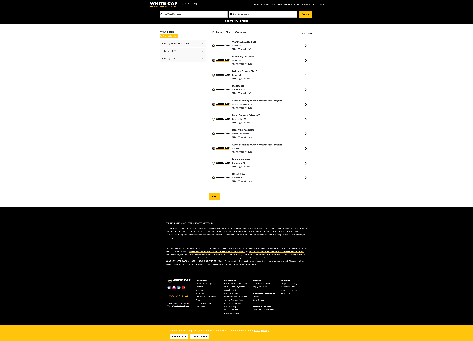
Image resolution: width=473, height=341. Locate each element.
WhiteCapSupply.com (180, 306)
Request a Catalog (289, 284)
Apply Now (318, 4)
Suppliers (200, 293)
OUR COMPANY (202, 280)
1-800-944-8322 (177, 296)
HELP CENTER (230, 280)
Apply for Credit (260, 287)
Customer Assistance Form (236, 284)
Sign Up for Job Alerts (236, 21)
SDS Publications (231, 313)
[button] (182, 43)
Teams (256, 4)
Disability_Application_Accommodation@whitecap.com (194, 261)
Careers (199, 287)
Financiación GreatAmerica (264, 310)
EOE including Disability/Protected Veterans (189, 223)
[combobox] (194, 14)
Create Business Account (235, 300)
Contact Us (201, 307)
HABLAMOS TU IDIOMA (262, 307)
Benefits (288, 4)
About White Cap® (204, 284)
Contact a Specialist (233, 303)
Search (305, 14)
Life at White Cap (302, 4)
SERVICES (257, 280)
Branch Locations (231, 290)
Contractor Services (261, 284)
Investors (200, 290)
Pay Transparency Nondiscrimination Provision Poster (212, 255)
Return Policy (230, 307)
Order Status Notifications (235, 297)
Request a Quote (231, 293)
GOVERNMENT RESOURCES (264, 293)
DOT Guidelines (231, 310)
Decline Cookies (199, 337)
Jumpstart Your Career (271, 4)
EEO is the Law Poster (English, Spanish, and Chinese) (217, 251)
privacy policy (261, 331)
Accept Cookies (179, 337)
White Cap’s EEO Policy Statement (264, 255)
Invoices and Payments (234, 287)
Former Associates (204, 303)
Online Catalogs (288, 287)
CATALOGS (285, 280)
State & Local (258, 300)
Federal (256, 297)
